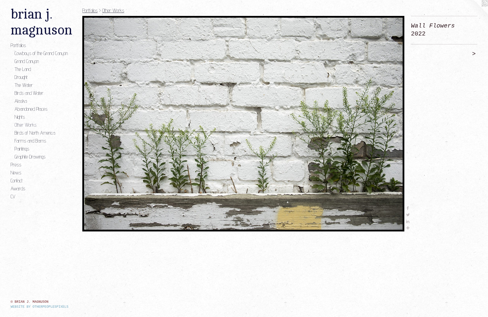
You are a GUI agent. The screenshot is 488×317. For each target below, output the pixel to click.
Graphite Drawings (30, 157)
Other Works (26, 125)
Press (16, 164)
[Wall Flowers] (243, 123)
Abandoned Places (31, 109)
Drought (21, 77)
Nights (20, 117)
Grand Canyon (27, 61)
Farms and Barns (30, 141)
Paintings (22, 149)
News (16, 172)
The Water (24, 85)
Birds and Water (29, 93)
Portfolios (18, 45)
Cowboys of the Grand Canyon (41, 53)
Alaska (21, 101)
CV (13, 196)
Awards (18, 188)
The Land (23, 69)
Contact (17, 180)
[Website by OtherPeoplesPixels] (474, 13)
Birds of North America (35, 133)
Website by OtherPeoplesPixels (39, 307)
